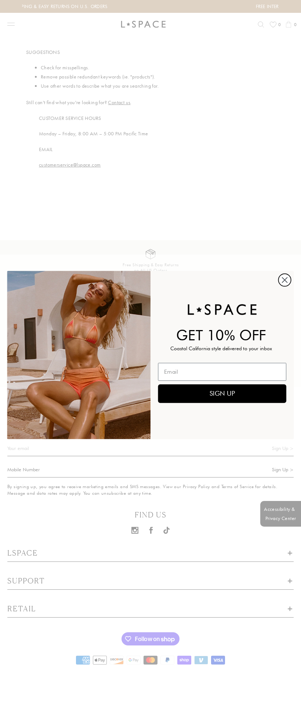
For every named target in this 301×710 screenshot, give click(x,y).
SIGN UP (222, 393)
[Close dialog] (285, 280)
